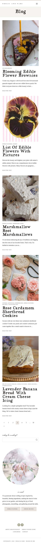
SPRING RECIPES (29, 509)
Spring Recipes (32, 384)
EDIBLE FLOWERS (12, 509)
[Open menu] (37, 3)
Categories (16, 531)
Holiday (4, 304)
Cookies (4, 303)
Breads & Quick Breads (9, 384)
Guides (15, 143)
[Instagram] (18, 524)
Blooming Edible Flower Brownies (20, 74)
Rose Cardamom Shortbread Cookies (18, 312)
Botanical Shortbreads (15, 303)
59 (33, 422)
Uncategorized (7, 68)
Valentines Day (13, 304)
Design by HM (30, 541)
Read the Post (7, 90)
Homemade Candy (18, 223)
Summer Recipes (7, 385)
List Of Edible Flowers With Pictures (16, 151)
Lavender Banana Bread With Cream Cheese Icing (19, 395)
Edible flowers (7, 143)
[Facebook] (22, 524)
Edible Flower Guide (29, 529)
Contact (25, 531)
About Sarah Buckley (12, 529)
